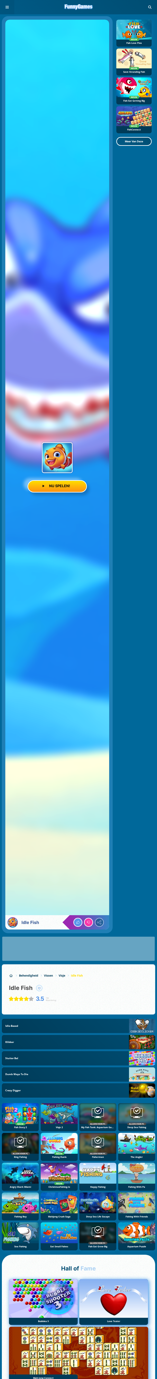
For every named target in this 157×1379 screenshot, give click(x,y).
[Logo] (78, 7)
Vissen (48, 975)
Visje (62, 975)
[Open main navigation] (7, 7)
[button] (150, 7)
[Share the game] (99, 922)
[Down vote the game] (88, 922)
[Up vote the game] (77, 922)
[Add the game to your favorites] (39, 988)
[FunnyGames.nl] (11, 975)
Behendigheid (28, 975)
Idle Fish (77, 975)
